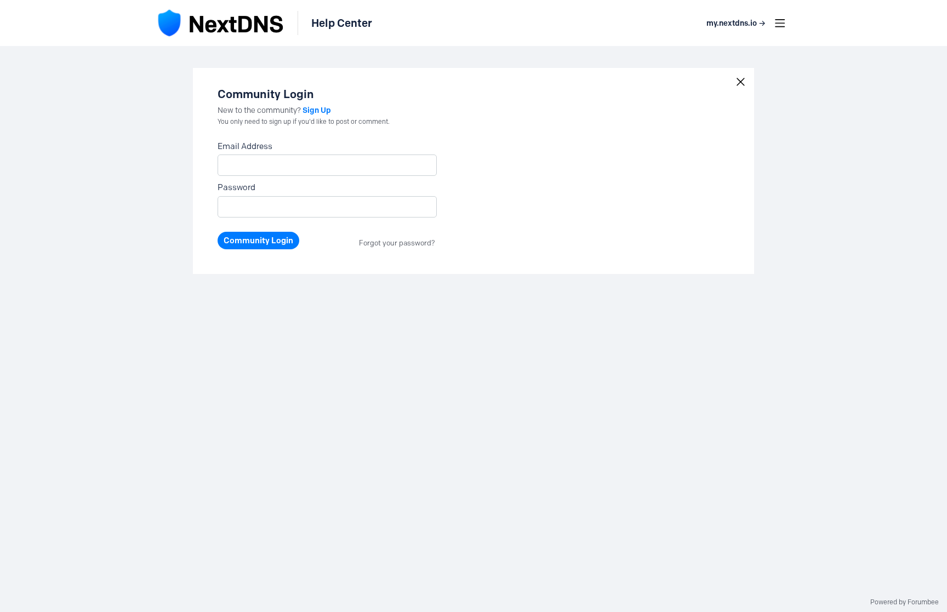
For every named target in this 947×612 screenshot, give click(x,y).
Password (236, 187)
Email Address (245, 146)
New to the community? (260, 110)
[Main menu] (780, 23)
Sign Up (317, 110)
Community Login (258, 240)
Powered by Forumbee (904, 602)
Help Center (341, 23)
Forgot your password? (397, 242)
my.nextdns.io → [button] (736, 23)
